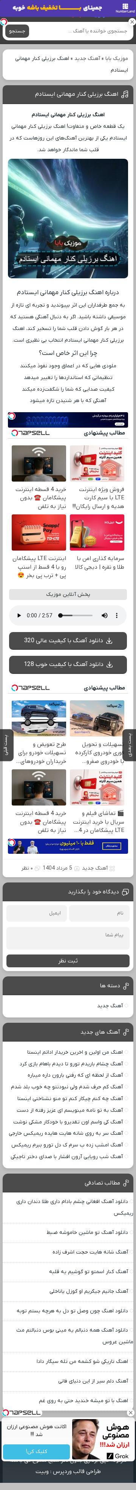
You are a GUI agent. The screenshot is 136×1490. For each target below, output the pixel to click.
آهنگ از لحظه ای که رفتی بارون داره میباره (75, 1075)
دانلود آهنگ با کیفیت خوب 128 (64, 664)
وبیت (42, 1471)
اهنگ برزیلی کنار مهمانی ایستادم (76, 94)
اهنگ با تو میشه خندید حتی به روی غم (83, 1400)
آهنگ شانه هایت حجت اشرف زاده (90, 1252)
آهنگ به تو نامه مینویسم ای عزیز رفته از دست (70, 1110)
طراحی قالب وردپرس (77, 1471)
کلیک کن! (36, 1452)
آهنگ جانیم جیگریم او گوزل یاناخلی (88, 1291)
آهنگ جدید (87, 58)
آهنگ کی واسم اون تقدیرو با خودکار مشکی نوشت (68, 1122)
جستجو (17, 31)
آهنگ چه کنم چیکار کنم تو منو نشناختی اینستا (70, 1098)
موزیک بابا (116, 58)
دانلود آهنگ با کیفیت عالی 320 (63, 640)
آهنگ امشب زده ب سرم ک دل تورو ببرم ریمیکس (67, 1145)
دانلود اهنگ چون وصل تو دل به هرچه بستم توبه (72, 1311)
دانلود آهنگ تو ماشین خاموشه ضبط (87, 1232)
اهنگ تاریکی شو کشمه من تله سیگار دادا (82, 1361)
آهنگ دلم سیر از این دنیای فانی (93, 1381)
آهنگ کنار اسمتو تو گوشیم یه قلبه (88, 1271)
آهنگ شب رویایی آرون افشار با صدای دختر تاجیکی (67, 1156)
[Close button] (130, 1412)
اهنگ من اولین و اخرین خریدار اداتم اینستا (75, 1052)
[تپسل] (4, 22)
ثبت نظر (68, 961)
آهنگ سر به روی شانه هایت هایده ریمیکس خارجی (66, 1133)
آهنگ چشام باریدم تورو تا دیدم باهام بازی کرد (71, 1064)
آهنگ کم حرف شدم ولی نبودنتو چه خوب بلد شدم (67, 1087)
